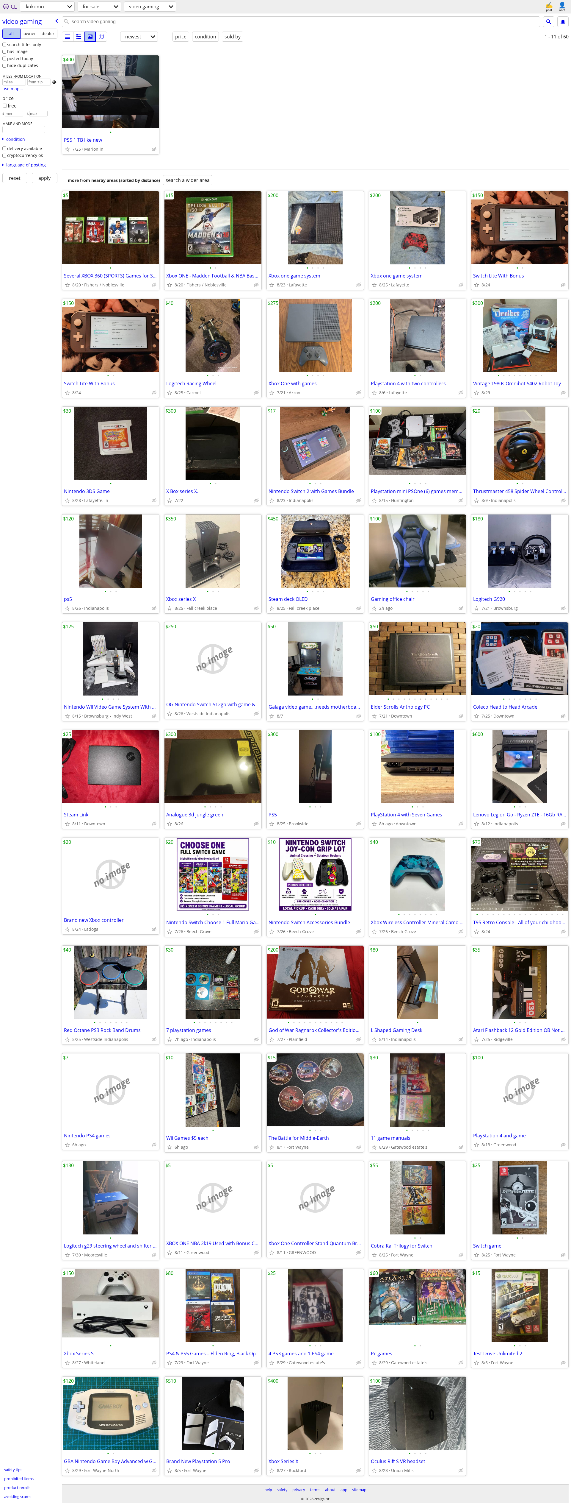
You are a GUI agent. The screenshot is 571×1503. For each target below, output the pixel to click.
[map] (101, 37)
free (12, 105)
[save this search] (563, 21)
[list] (67, 37)
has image (17, 51)
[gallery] (90, 37)
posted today (20, 58)
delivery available (24, 148)
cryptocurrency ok (25, 155)
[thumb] (78, 37)
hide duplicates (22, 65)
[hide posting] (154, 149)
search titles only (24, 44)
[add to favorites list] (67, 149)
